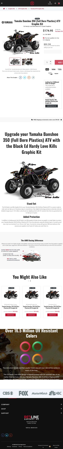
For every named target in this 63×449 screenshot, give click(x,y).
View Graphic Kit (51, 106)
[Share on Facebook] (20, 77)
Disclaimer (14, 446)
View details (10, 314)
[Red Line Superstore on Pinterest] (10, 435)
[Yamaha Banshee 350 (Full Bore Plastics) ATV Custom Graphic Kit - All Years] (49, 94)
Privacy (20, 446)
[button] (33, 77)
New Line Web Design (56, 446)
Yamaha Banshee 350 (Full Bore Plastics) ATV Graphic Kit (51, 101)
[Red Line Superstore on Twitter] (6, 435)
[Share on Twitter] (24, 77)
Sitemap (9, 446)
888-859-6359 (34, 427)
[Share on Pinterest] (28, 77)
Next (38, 42)
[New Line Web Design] (50, 446)
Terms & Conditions (27, 446)
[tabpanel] (8, 393)
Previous (4, 42)
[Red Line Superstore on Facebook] (3, 435)
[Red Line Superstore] (32, 3)
